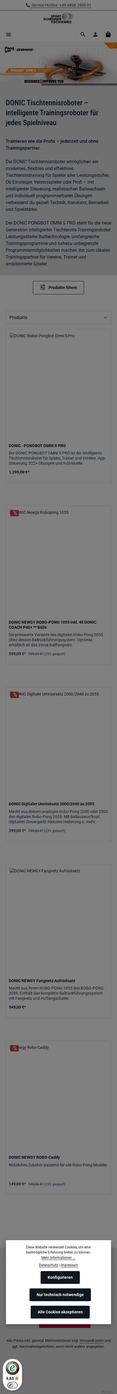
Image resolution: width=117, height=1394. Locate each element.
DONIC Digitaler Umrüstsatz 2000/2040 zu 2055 (51, 804)
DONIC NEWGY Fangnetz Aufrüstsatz (42, 980)
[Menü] (8, 34)
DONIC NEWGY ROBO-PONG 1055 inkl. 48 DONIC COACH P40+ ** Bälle (52, 625)
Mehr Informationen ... (58, 1258)
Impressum (69, 1265)
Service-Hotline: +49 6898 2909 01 (60, 5)
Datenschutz (48, 1265)
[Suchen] (83, 34)
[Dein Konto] (95, 34)
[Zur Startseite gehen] (58, 18)
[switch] (12, 1385)
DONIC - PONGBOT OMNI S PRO (37, 445)
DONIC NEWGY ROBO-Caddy (34, 1157)
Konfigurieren (60, 1277)
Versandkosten (92, 1340)
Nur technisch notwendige (60, 1294)
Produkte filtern (62, 288)
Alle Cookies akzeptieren (60, 1312)
